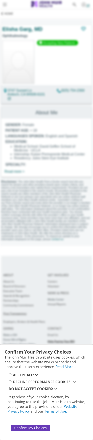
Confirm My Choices (30, 428)
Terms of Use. (55, 411)
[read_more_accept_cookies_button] (36, 375)
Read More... (66, 366)
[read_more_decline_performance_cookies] (74, 381)
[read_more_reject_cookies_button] (56, 388)
